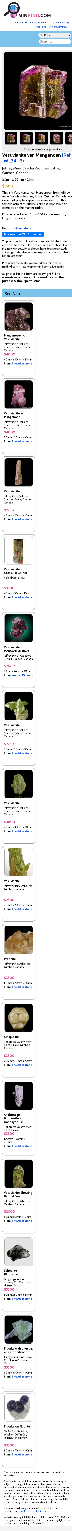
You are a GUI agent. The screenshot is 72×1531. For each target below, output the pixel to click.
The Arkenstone (22, 363)
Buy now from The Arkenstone (23, 234)
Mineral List (21, 22)
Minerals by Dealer (59, 26)
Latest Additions (39, 22)
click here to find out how (32, 1511)
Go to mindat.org (60, 22)
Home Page (40, 26)
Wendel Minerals (22, 675)
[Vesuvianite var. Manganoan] (11, 140)
